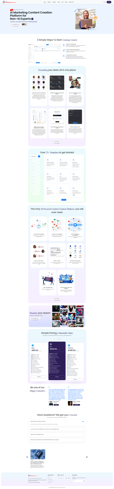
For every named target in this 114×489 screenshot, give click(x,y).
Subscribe (39, 376)
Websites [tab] (32, 190)
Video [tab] (32, 186)
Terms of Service (50, 481)
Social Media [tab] (33, 183)
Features (49, 2)
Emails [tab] (32, 173)
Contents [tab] (32, 166)
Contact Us (49, 482)
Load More (64, 199)
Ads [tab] (31, 159)
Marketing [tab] (32, 180)
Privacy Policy (50, 479)
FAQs (62, 2)
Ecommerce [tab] (33, 169)
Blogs (66, 2)
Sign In (104, 2)
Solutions (54, 2)
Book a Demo (71, 2)
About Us (49, 477)
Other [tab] (32, 193)
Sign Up (109, 2)
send (84, 481)
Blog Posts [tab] (33, 163)
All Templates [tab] (33, 156)
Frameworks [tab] (33, 176)
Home (45, 2)
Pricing (59, 2)
